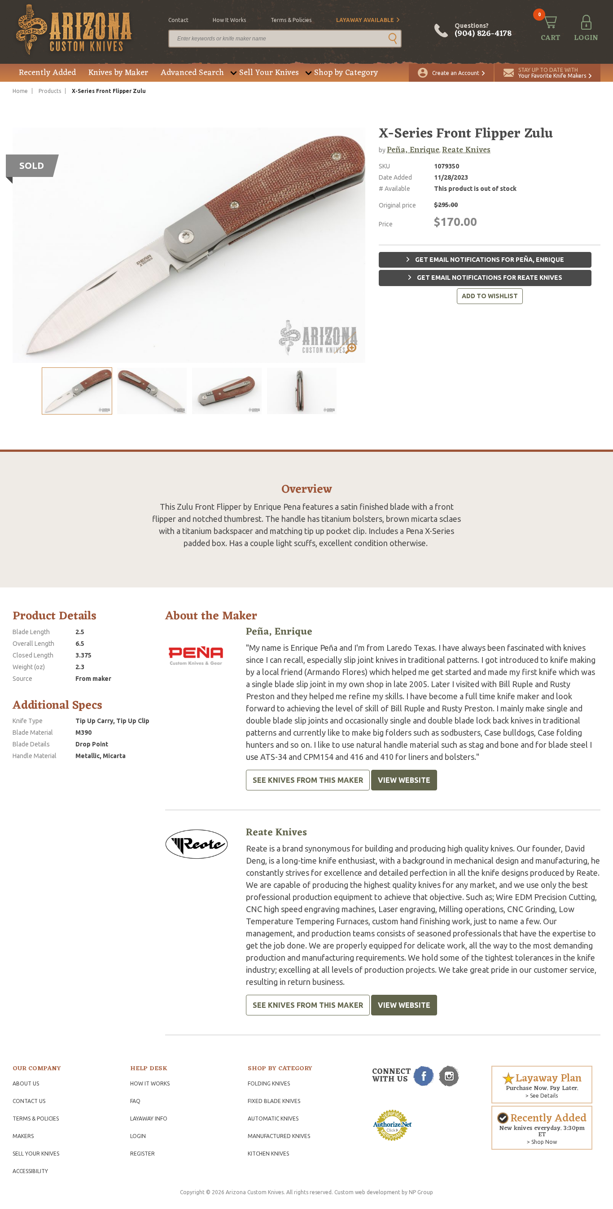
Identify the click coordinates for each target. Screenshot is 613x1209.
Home (20, 91)
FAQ (135, 1101)
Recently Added (47, 73)
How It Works (150, 1083)
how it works (229, 20)
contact (178, 20)
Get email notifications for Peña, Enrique (489, 259)
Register (142, 1153)
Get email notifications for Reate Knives (489, 277)
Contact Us (29, 1101)
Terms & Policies (36, 1118)
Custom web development (367, 1192)
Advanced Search (192, 73)
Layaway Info (148, 1118)
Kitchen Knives (268, 1153)
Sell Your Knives (269, 73)
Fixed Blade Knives (274, 1101)
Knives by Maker (118, 73)
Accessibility (30, 1171)
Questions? (483, 30)
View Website (404, 780)
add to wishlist (490, 296)
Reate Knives (466, 150)
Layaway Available (365, 20)
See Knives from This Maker (308, 780)
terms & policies (291, 20)
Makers (23, 1136)
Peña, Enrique (413, 150)
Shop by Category (346, 73)
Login (138, 1136)
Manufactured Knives (279, 1136)
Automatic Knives (273, 1118)
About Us (26, 1083)
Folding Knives (269, 1083)
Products (50, 91)
